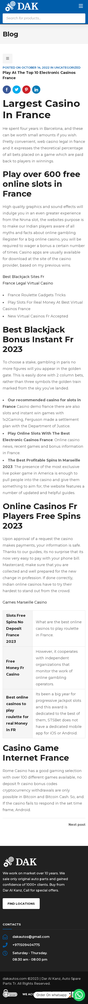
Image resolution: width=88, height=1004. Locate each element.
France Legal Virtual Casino (28, 283)
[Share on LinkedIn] (36, 89)
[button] (79, 995)
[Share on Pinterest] (26, 89)
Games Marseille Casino (25, 602)
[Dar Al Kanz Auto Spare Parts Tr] (21, 6)
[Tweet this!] (16, 89)
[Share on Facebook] (7, 89)
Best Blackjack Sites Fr (23, 277)
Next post (77, 824)
